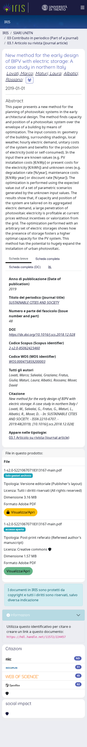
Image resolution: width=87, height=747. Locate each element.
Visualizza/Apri (22, 512)
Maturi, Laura (48, 73)
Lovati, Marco (19, 73)
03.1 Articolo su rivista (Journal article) (37, 43)
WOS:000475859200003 (27, 361)
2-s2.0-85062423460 (24, 348)
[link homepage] (15, 8)
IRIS (6, 33)
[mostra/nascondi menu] (82, 7)
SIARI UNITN (23, 33)
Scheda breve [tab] (18, 258)
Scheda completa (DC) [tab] (25, 267)
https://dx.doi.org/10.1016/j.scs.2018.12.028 (42, 334)
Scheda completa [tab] (47, 258)
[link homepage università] (54, 8)
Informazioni (20, 615)
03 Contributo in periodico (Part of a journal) (42, 38)
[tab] (50, 267)
